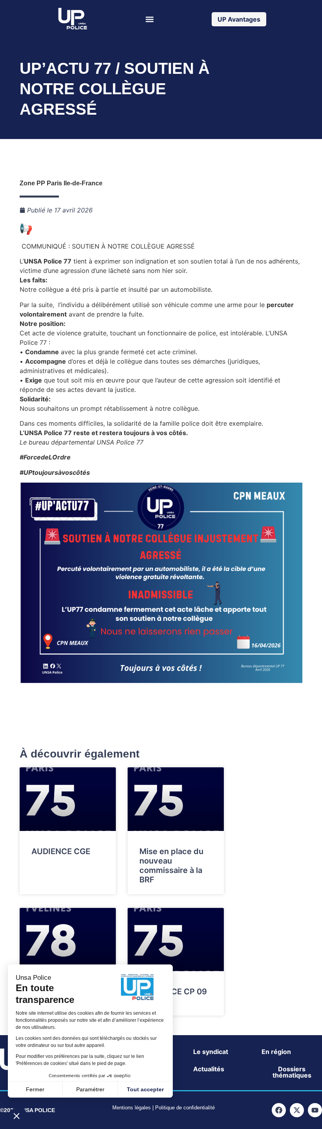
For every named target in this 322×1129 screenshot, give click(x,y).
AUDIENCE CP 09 (173, 991)
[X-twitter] (297, 1110)
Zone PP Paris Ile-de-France (61, 183)
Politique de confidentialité (185, 1108)
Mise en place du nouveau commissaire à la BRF (171, 865)
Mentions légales (131, 1108)
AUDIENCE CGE (60, 851)
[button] (149, 19)
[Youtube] (315, 1110)
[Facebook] (279, 1110)
